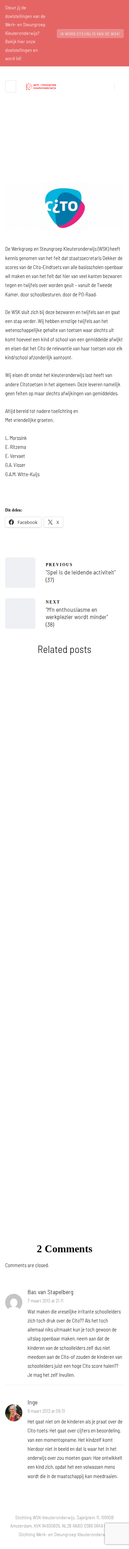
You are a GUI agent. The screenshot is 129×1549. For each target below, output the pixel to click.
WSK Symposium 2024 (64, 779)
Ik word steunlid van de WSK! (90, 33)
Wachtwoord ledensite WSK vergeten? (64, 892)
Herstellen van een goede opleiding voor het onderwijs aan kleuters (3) (64, 1128)
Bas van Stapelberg (50, 1292)
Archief (64, 180)
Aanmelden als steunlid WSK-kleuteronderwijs (64, 1010)
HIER (56, 1197)
